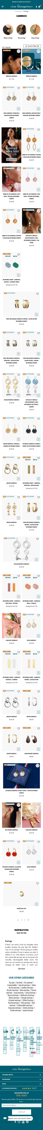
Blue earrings (24, 990)
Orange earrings (27, 998)
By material (28, 982)
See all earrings (24, 985)
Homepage (18, 11)
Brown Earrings (13, 995)
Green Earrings (28, 1008)
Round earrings (13, 1003)
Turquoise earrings (14, 1008)
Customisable (12, 985)
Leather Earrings (27, 987)
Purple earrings (15, 1010)
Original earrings (14, 1000)
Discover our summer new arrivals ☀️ (21, 1)
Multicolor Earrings (27, 995)
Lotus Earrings (30, 992)
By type (12, 982)
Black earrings (14, 998)
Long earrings (18, 992)
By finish (19, 982)
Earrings (26, 11)
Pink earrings (25, 1003)
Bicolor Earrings (12, 990)
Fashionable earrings (24, 1005)
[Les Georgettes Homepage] (21, 6)
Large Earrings (28, 1010)
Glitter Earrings (28, 1000)
